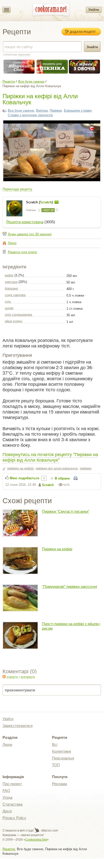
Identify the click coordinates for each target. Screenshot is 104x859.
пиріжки (85, 468)
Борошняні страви (77, 110)
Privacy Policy (14, 818)
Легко (12, 243)
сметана (11, 282)
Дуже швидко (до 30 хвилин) (29, 234)
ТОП (56, 765)
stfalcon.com (49, 830)
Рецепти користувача (24, 222)
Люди (7, 744)
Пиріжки (56, 110)
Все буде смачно (31, 81)
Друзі (7, 811)
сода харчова (15, 295)
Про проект (12, 784)
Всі (54, 744)
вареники (24, 54)
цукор (9, 308)
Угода (7, 797)
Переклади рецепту (17, 189)
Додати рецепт (83, 31)
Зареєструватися (18, 725)
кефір (9, 275)
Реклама (59, 784)
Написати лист (57, 202)
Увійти (93, 10)
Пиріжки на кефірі (57, 549)
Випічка (42, 110)
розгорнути (28, 676)
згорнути (12, 676)
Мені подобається (24, 478)
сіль (8, 301)
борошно (11, 288)
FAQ (6, 790)
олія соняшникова (18, 314)
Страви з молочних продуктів (30, 115)
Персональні (63, 758)
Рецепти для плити (22, 252)
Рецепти (9, 81)
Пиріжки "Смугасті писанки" (65, 511)
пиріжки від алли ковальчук (57, 468)
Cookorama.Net (36, 839)
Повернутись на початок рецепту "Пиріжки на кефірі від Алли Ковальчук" (50, 457)
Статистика (12, 804)
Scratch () (40, 202)
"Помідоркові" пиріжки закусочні (69, 586)
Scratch (48, 485)
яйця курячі (13, 321)
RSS (4, 676)
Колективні (61, 751)
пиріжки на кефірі (20, 468)
